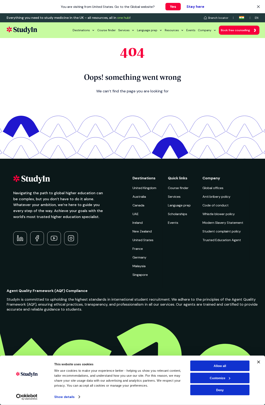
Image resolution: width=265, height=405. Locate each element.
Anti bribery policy (216, 196)
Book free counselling (235, 30)
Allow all (220, 366)
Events (190, 30)
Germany (139, 257)
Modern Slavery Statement (222, 222)
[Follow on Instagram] (71, 238)
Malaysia (139, 266)
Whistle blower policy (218, 214)
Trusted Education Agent (221, 240)
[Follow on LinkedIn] (20, 238)
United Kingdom (144, 188)
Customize (217, 378)
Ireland (137, 222)
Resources (172, 30)
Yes (173, 6)
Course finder (106, 30)
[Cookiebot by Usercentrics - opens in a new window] (27, 397)
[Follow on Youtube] (54, 238)
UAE (135, 214)
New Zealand (142, 231)
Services (124, 30)
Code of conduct (215, 205)
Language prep (147, 30)
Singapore (140, 275)
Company (204, 30)
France (137, 249)
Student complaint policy (221, 231)
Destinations (81, 30)
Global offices (212, 188)
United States (142, 240)
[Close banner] (258, 362)
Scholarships (177, 214)
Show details (64, 397)
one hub (123, 17)
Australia (139, 196)
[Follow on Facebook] (37, 238)
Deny (220, 390)
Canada (138, 205)
